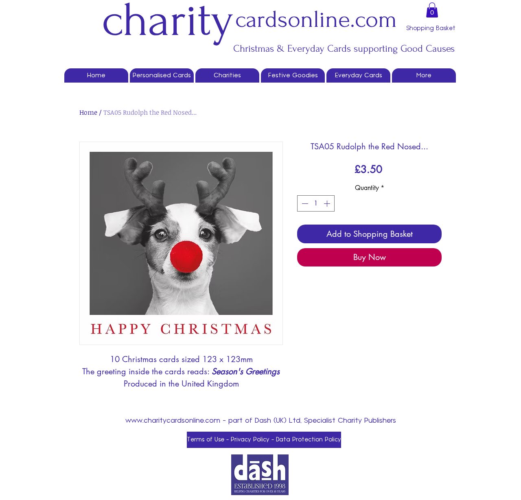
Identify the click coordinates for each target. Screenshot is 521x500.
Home (88, 112)
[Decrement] (304, 203)
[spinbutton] (316, 203)
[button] (432, 9)
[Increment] (327, 203)
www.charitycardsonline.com (172, 420)
